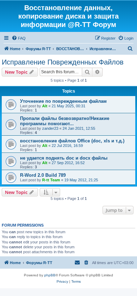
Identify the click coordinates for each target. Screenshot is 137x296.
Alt (44, 106)
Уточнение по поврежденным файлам (63, 101)
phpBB (50, 275)
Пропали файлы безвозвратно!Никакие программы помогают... (64, 121)
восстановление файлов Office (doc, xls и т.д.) (72, 140)
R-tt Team (51, 180)
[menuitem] (19, 38)
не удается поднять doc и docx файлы (63, 158)
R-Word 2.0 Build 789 (43, 175)
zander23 (50, 128)
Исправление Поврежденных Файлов (63, 62)
